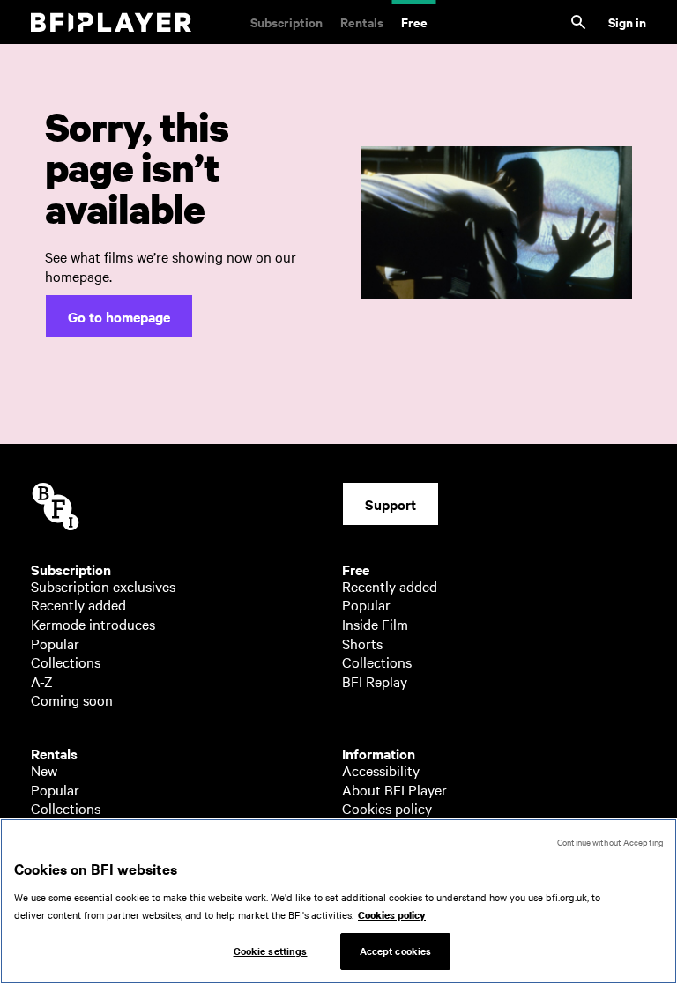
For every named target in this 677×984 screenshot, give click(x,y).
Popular (55, 643)
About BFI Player (394, 789)
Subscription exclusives (103, 586)
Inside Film (375, 623)
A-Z (42, 681)
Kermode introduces (93, 623)
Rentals (361, 21)
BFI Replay (374, 681)
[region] (338, 901)
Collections (65, 661)
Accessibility (381, 770)
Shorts (362, 643)
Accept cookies (396, 950)
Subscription (286, 21)
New (44, 770)
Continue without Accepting (610, 841)
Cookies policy (387, 808)
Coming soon (72, 699)
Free (414, 21)
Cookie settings (271, 950)
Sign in (627, 21)
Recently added (78, 604)
